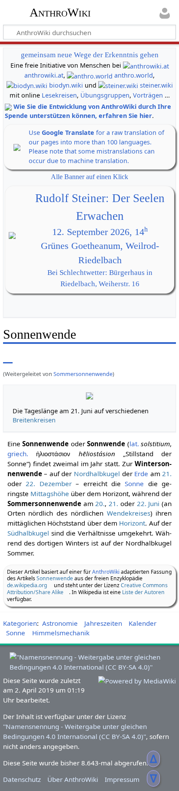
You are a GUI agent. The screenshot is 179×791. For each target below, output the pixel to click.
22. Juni (148, 503)
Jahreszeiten (103, 623)
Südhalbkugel (28, 533)
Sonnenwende (54, 578)
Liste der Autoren (143, 592)
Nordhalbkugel (97, 473)
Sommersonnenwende (83, 374)
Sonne (134, 483)
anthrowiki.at (43, 75)
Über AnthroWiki (72, 779)
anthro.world (133, 75)
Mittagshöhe (49, 493)
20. (100, 503)
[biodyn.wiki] (27, 85)
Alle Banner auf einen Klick (89, 176)
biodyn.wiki (66, 85)
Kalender (142, 623)
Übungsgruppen (104, 95)
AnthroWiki (60, 13)
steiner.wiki (156, 85)
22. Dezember (48, 483)
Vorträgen (148, 95)
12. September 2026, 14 (100, 232)
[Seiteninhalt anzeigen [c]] (8, 357)
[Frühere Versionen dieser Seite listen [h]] (148, 357)
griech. (17, 453)
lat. (134, 443)
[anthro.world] (90, 75)
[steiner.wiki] (118, 85)
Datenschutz (22, 779)
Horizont (132, 523)
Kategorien (20, 623)
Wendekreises (128, 513)
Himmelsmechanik (61, 632)
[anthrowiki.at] (146, 65)
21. (167, 473)
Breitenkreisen (34, 420)
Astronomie (60, 623)
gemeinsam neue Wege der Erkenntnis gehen (90, 55)
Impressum (122, 779)
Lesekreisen (59, 95)
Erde (141, 473)
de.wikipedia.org (27, 585)
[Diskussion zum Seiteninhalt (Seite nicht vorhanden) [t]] (27, 357)
